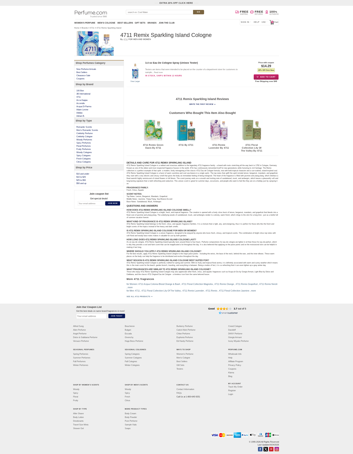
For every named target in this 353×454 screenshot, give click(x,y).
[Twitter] (266, 449)
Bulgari (128, 330)
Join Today (116, 316)
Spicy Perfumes (83, 143)
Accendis (80, 103)
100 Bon (80, 90)
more (130, 287)
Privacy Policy (234, 365)
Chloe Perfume (183, 333)
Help (257, 22)
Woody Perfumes (84, 139)
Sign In (245, 22)
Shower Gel (78, 428)
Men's (106, 23)
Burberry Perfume (184, 326)
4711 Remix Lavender (193, 291)
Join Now (112, 203)
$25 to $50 (81, 180)
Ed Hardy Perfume (184, 341)
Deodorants (78, 421)
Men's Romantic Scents (87, 130)
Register (232, 390)
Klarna (231, 372)
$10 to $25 (81, 177)
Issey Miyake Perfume (238, 341)
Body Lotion (78, 417)
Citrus (127, 400)
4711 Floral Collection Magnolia (197, 284)
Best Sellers (125, 23)
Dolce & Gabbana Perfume (85, 337)
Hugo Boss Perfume (134, 341)
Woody (76, 389)
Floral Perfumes (83, 146)
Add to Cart (268, 77)
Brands (152, 23)
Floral (75, 397)
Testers (179, 369)
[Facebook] (260, 449)
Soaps (128, 428)
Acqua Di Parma (83, 106)
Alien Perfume (79, 330)
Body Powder (131, 417)
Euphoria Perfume (184, 337)
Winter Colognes (132, 365)
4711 (126, 39)
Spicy (75, 393)
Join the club (167, 23)
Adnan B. (80, 116)
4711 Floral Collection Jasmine (234, 291)
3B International (83, 94)
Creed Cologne (235, 326)
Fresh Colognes (83, 158)
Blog (230, 376)
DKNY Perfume (235, 333)
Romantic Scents (84, 127)
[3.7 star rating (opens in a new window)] (224, 308)
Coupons (80, 78)
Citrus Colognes (83, 162)
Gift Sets (140, 23)
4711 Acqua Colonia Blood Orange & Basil (159, 284)
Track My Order (235, 387)
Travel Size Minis (81, 424)
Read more (158, 72)
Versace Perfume (81, 341)
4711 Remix (211, 291)
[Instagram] (277, 449)
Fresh (127, 397)
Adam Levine (82, 109)
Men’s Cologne (183, 358)
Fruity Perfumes (83, 149)
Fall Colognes (131, 361)
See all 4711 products (138, 297)
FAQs (179, 393)
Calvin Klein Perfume (185, 330)
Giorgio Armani (235, 337)
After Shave (78, 413)
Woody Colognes (84, 152)
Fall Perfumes (79, 361)
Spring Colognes (132, 354)
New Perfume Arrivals (86, 69)
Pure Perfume (131, 421)
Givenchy (129, 337)
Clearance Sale (83, 75)
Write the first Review (201, 104)
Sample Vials (131, 424)
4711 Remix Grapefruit (247, 284)
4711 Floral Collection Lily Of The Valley (161, 291)
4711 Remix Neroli (268, 284)
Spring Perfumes (80, 354)
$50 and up (81, 183)
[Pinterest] (271, 449)
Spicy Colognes (83, 155)
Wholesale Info (234, 354)
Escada (128, 333)
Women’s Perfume (184, 354)
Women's (84, 23)
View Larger (135, 81)
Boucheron (130, 326)
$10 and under (82, 174)
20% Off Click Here (266, 70)
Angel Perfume (79, 333)
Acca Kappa (81, 100)
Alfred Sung (78, 326)
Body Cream (130, 413)
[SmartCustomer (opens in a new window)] (228, 313)
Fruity (75, 400)
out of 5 (240, 308)
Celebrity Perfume (84, 133)
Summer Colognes (133, 358)
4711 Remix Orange (224, 284)
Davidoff (232, 330)
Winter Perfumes (80, 365)
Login (230, 394)
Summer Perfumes (81, 358)
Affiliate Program (235, 361)
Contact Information (185, 389)
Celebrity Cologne (84, 136)
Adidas (79, 113)
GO (198, 12)
